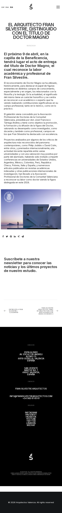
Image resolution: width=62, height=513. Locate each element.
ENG (7, 7)
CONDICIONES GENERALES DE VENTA (39, 474)
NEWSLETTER (47, 473)
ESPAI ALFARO (15, 473)
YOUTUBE (31, 419)
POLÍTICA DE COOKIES (35, 473)
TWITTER (31, 421)
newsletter (13, 263)
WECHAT (31, 425)
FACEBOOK (31, 416)
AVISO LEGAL (24, 473)
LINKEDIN (31, 423)
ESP (3, 7)
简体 (11, 7)
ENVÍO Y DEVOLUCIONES (19, 474)
